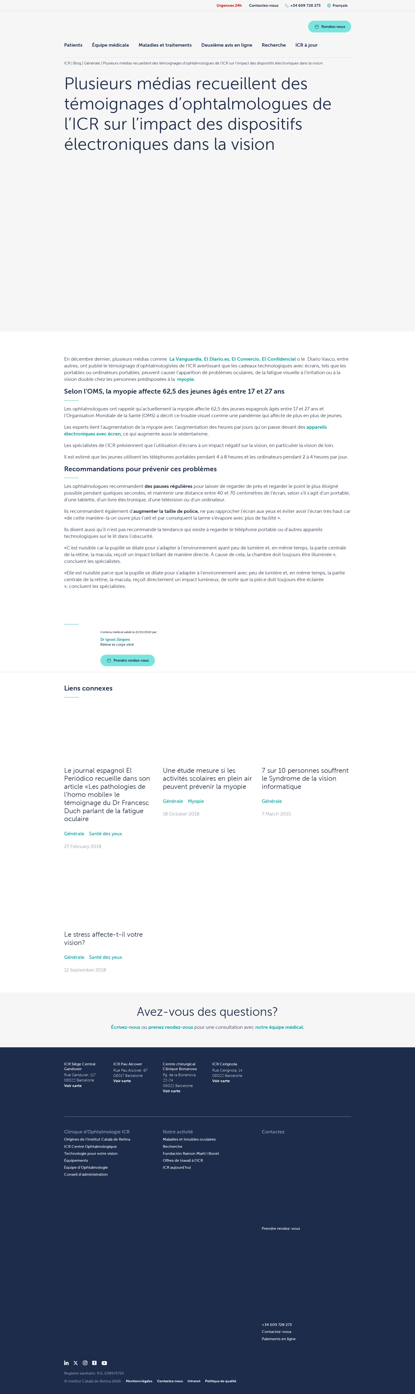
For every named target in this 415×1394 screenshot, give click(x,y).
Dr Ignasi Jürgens (115, 639)
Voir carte (73, 1086)
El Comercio (245, 359)
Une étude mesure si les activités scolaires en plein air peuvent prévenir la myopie (207, 778)
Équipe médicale (110, 45)
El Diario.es (216, 359)
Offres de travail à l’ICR (183, 1160)
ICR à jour (306, 45)
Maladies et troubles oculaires (189, 1139)
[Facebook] (94, 1364)
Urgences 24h (229, 5)
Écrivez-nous (125, 1027)
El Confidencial (279, 359)
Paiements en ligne (279, 1339)
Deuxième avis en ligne (226, 45)
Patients (73, 45)
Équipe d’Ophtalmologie (86, 1167)
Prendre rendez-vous (131, 660)
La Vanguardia (185, 359)
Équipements (76, 1160)
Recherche (274, 45)
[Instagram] (85, 1364)
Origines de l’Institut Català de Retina (97, 1139)
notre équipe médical (279, 1027)
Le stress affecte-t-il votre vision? (103, 938)
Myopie (196, 801)
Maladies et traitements (165, 45)
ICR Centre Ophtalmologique (90, 1146)
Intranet (194, 1381)
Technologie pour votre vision (91, 1153)
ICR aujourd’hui (177, 1167)
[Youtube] (104, 1364)
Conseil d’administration (86, 1174)
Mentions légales (139, 1381)
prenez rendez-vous (170, 1027)
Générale (74, 833)
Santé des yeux (105, 833)
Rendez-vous (333, 27)
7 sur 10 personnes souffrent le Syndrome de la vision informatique (305, 778)
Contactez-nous (263, 5)
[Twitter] (75, 1364)
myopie (185, 379)
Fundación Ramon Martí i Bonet (191, 1153)
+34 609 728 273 (305, 5)
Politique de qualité (220, 1381)
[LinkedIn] (66, 1364)
